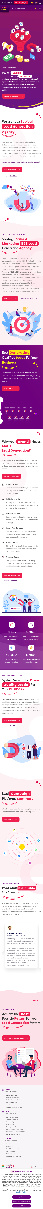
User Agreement (11, 1127)
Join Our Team (10, 1105)
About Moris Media (11, 1095)
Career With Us (8, 3)
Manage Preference (21, 1197)
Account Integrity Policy (13, 1134)
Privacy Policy (10, 1122)
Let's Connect (9, 476)
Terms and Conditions (12, 1119)
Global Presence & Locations (14, 1107)
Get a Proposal (19, 2)
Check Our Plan (10, 176)
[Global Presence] (32, 3)
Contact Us (9, 1146)
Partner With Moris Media (13, 1100)
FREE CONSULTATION (10, 883)
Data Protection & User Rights (14, 1129)
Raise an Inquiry (10, 1153)
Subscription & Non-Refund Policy (15, 1131)
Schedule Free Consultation (14, 1149)
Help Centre (9, 1144)
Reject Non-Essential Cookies (21, 1201)
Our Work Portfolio (11, 1102)
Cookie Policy (10, 1124)
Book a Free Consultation (14, 1038)
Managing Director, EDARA (16, 935)
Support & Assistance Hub (13, 1156)
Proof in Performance (12, 1097)
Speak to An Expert (12, 96)
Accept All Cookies (21, 1205)
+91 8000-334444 (20, 8)
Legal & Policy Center (12, 1117)
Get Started (9, 389)
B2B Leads (8, 299)
